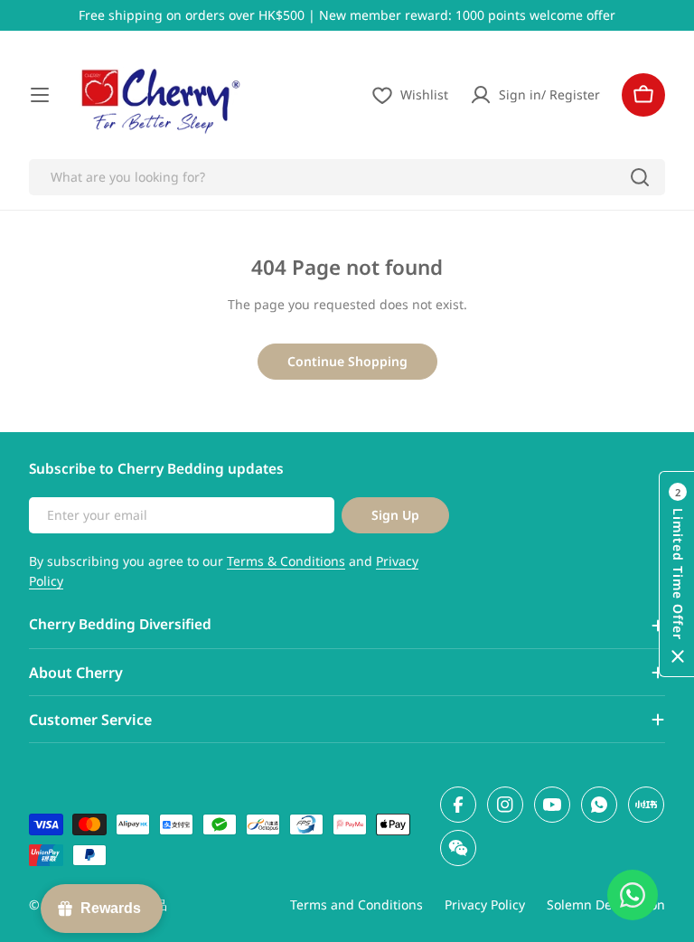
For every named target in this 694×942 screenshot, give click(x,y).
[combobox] (347, 177)
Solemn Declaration (606, 904)
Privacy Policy (485, 904)
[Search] (640, 177)
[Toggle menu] (40, 95)
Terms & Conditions (286, 561)
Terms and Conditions (356, 904)
